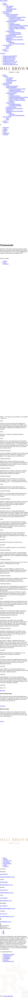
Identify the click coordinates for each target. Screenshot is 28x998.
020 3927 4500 (9, 57)
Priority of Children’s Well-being (17, 28)
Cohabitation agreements (15, 34)
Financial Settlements (11, 16)
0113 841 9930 (8, 60)
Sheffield (5, 130)
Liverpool (5, 134)
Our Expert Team (7, 11)
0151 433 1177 (9, 63)
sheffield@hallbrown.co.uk (6, 892)
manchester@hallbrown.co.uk (7, 877)
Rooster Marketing (8, 996)
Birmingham (6, 133)
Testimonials (9, 10)
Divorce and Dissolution (12, 14)
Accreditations (6, 958)
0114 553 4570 (9, 58)
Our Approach (9, 6)
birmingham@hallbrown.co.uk (7, 908)
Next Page (2, 690)
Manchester (6, 127)
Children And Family (11, 21)
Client (4, 262)
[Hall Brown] (14, 843)
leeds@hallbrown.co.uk (6, 900)
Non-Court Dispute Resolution (16, 43)
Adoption (11, 29)
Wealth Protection (10, 31)
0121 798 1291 (10, 61)
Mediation (11, 42)
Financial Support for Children (16, 20)
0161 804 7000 (10, 56)
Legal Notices (6, 957)
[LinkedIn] (3, 932)
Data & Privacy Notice (8, 954)
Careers (5, 49)
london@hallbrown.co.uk (6, 884)
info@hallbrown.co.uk (10, 64)
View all (5, 261)
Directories (5, 263)
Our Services (6, 13)
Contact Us (6, 50)
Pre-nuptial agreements (15, 32)
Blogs (7, 48)
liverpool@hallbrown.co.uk (7, 916)
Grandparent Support (14, 24)
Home (4, 3)
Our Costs (5, 960)
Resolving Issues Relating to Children (18, 25)
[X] (3, 934)
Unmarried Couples (11, 35)
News (7, 46)
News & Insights (7, 45)
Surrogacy (11, 22)
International (9, 38)
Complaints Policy (7, 955)
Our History (9, 7)
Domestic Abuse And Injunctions (14, 36)
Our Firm (5, 4)
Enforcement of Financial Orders (17, 17)
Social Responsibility (11, 9)
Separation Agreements (15, 18)
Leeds (4, 131)
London (5, 129)
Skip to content (3, 0)
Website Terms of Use (8, 961)
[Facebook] (3, 931)
